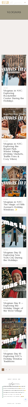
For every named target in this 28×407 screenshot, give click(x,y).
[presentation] (14, 70)
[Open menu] (25, 2)
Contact (10, 379)
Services (15, 379)
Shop (19, 379)
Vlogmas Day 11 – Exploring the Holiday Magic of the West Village (13, 307)
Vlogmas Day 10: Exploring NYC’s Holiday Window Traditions (12, 357)
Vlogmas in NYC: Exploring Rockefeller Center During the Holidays (13, 95)
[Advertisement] (14, 38)
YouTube (5, 87)
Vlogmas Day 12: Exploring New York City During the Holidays (12, 256)
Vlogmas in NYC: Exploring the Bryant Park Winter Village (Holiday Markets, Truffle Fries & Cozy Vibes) (13, 151)
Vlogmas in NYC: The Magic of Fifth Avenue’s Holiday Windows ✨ (13, 206)
